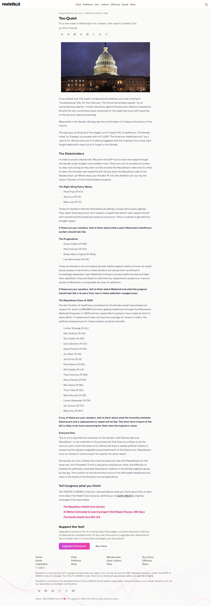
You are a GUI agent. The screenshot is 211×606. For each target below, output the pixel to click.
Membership (114, 557)
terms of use (110, 576)
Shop (74, 564)
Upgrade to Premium (74, 546)
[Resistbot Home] (11, 6)
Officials (115, 4)
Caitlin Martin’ (125, 495)
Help (132, 4)
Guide (125, 4)
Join (97, 4)
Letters (105, 4)
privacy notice (125, 576)
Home (38, 557)
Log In (41, 567)
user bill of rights (145, 576)
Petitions (88, 4)
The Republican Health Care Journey (84, 506)
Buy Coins (101, 546)
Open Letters (114, 560)
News (145, 564)
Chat (78, 4)
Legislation (41, 564)
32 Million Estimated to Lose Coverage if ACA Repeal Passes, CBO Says (104, 511)
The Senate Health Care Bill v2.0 (81, 517)
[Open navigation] (206, 4)
